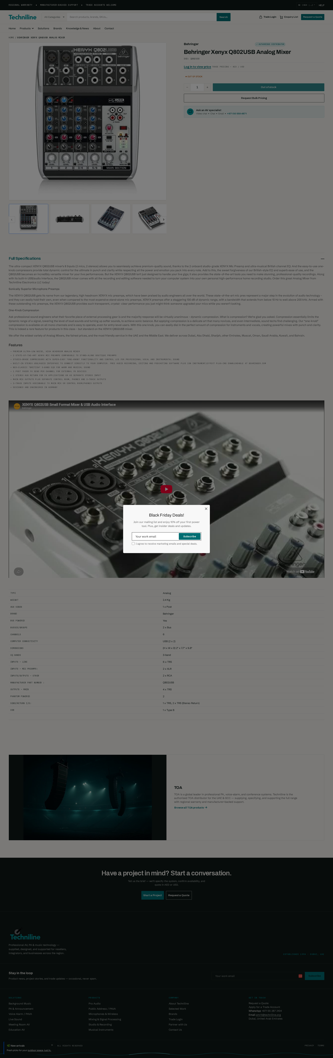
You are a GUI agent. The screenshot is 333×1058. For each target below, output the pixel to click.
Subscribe (189, 536)
